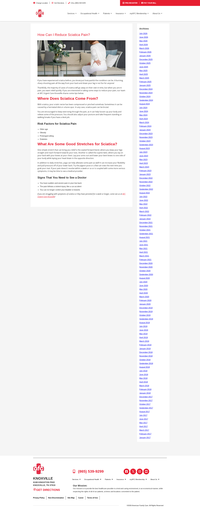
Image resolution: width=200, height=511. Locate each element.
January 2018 (145, 393)
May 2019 (143, 334)
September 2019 (146, 319)
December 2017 (146, 397)
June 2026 (143, 37)
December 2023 (146, 134)
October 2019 (144, 315)
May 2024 (143, 115)
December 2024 (146, 89)
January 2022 (145, 219)
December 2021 (146, 223)
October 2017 (144, 404)
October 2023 (144, 141)
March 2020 (144, 297)
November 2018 (146, 356)
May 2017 (143, 423)
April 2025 (143, 74)
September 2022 (146, 189)
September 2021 (146, 234)
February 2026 (145, 52)
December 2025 (146, 59)
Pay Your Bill (149, 3)
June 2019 (143, 330)
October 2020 (144, 271)
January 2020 (145, 304)
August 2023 (144, 148)
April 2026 (143, 45)
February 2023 (145, 171)
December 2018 (146, 352)
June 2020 (143, 286)
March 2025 (144, 78)
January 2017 (145, 438)
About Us (156, 13)
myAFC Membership (138, 13)
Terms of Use (92, 498)
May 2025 (143, 71)
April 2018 (143, 382)
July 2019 (143, 326)
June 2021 (143, 245)
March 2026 (144, 48)
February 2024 (145, 126)
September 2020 (146, 274)
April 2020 (143, 293)
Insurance (120, 13)
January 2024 (145, 130)
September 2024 (146, 100)
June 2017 (143, 419)
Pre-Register (131, 3)
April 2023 (143, 163)
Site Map (71, 498)
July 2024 (143, 108)
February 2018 (145, 389)
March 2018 (144, 386)
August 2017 (144, 412)
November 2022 (146, 182)
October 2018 (144, 360)
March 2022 (144, 211)
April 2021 (143, 252)
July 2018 (143, 371)
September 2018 (146, 363)
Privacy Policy (39, 498)
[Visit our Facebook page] (126, 471)
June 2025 (143, 67)
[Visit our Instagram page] (140, 471)
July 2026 (143, 34)
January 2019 (145, 349)
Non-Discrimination (56, 498)
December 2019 (146, 308)
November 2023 (146, 137)
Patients (106, 13)
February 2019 (145, 345)
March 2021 (144, 256)
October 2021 (144, 230)
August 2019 (144, 323)
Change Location (42, 3)
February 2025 (145, 82)
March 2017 (144, 430)
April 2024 (143, 119)
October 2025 (144, 63)
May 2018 (143, 378)
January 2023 (145, 174)
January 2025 (145, 85)
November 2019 (146, 312)
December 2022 (146, 178)
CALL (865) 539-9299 (78, 3)
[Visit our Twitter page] (133, 471)
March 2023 (144, 167)
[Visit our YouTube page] (146, 471)
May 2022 (143, 204)
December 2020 (146, 263)
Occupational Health (88, 13)
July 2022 (143, 197)
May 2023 (143, 160)
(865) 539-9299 (90, 471)
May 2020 (143, 289)
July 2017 (143, 415)
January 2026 (145, 56)
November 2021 (146, 226)
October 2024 (144, 97)
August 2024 (144, 104)
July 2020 (143, 282)
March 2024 (144, 122)
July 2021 (143, 241)
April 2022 (143, 208)
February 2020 (145, 300)
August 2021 (144, 237)
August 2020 (144, 278)
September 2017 (146, 408)
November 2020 (146, 267)
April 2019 (143, 338)
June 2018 (143, 375)
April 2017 (143, 426)
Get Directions (59, 3)
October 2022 (144, 186)
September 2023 (146, 145)
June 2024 (143, 111)
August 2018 (144, 367)
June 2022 (143, 200)
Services (71, 13)
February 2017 (145, 434)
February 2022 (145, 215)
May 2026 (143, 41)
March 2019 (144, 341)
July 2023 (143, 152)
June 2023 (143, 156)
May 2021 (143, 249)
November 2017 (146, 401)
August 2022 (144, 193)
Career (81, 498)
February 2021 (145, 260)
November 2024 (146, 93)
